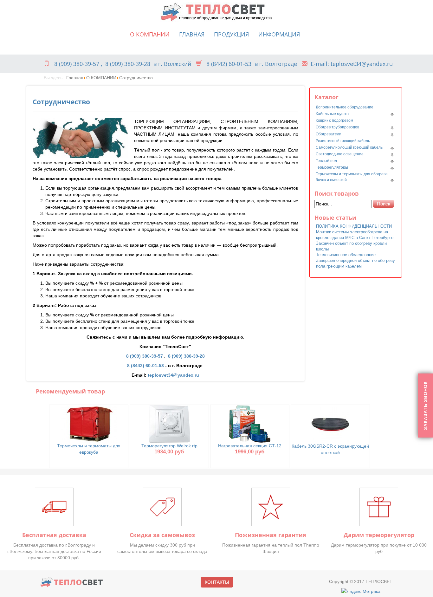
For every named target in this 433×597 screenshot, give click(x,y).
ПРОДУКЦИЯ (231, 34)
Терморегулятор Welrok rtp (169, 445)
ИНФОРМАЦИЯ (279, 34)
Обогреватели (328, 134)
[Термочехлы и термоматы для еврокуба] (89, 423)
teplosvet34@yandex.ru (173, 375)
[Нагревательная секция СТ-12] (249, 423)
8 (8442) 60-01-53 (228, 64)
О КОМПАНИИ (150, 34)
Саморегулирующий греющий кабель (349, 147)
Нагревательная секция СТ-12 (249, 445)
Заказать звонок (425, 405)
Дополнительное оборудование (344, 107)
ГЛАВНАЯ (191, 34)
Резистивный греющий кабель (343, 141)
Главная (74, 77)
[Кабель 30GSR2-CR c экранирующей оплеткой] (330, 423)
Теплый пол (326, 161)
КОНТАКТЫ (217, 582)
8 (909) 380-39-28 (127, 64)
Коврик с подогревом (334, 120)
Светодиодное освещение (340, 154)
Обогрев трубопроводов (337, 127)
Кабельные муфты (332, 114)
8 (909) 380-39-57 (76, 64)
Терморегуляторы (332, 167)
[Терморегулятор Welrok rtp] (169, 423)
